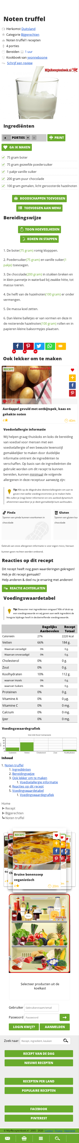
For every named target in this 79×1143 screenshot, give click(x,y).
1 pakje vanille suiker (22, 172)
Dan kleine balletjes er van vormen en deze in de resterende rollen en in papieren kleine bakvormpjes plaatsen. (38, 323)
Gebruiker (16, 1007)
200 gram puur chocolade (25, 179)
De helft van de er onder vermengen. (38, 297)
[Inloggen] (65, 1017)
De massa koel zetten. (22, 309)
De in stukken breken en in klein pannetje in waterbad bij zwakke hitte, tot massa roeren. (38, 279)
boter (22, 250)
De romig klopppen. (32, 250)
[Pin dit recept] (29, 346)
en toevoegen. (35, 262)
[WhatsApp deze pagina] (50, 346)
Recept (10, 808)
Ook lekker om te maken (29, 778)
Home (6, 803)
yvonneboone (37, 57)
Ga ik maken (19, 147)
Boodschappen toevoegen (42, 198)
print (59, 138)
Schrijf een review (19, 63)
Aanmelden (55, 1027)
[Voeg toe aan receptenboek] (72, 377)
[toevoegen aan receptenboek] (67, 846)
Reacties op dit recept (28, 786)
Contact (49, 1130)
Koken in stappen (42, 239)
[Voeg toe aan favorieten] (72, 370)
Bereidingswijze (23, 774)
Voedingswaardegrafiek (37, 795)
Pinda (11, 512)
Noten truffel (14, 765)
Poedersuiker (23, 260)
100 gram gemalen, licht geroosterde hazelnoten (42, 186)
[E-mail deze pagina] (61, 346)
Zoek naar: (11, 1041)
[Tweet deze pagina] (39, 346)
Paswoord (16, 1017)
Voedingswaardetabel (28, 791)
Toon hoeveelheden (42, 229)
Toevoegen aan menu (42, 208)
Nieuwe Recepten (38, 1063)
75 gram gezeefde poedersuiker (30, 164)
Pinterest (39, 1118)
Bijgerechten (30, 34)
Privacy (59, 1130)
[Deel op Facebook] (72, 385)
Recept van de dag (38, 1053)
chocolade (27, 274)
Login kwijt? (24, 1027)
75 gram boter (17, 157)
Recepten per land (38, 1081)
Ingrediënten (21, 769)
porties (14, 46)
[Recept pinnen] (72, 393)
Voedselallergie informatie (39, 782)
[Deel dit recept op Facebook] (18, 346)
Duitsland (28, 29)
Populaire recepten (39, 1090)
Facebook (38, 1109)
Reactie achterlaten (27, 588)
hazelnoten (45, 294)
